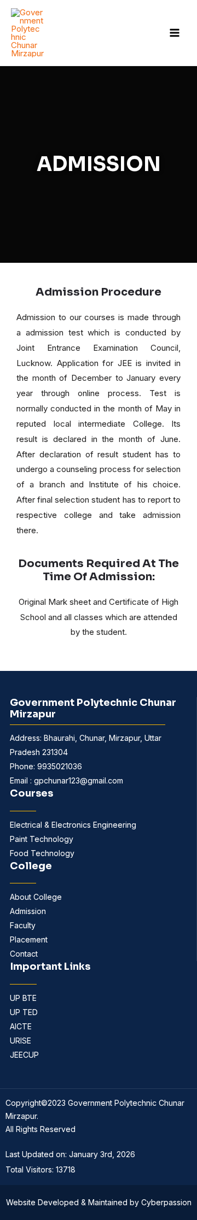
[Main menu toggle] (175, 33)
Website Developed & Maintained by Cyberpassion (99, 1202)
